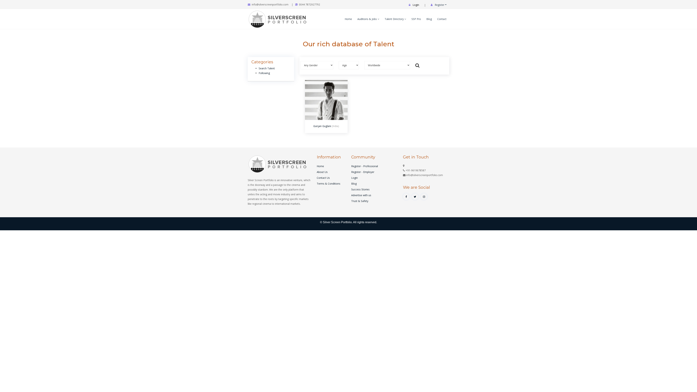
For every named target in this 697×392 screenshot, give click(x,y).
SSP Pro (416, 19)
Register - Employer (362, 172)
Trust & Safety (359, 201)
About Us (322, 172)
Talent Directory (394, 19)
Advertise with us (361, 195)
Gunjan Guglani (322, 126)
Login (354, 177)
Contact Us (323, 177)
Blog (429, 19)
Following (264, 73)
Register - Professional (364, 166)
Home (348, 19)
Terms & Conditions (328, 183)
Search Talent (267, 68)
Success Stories (360, 189)
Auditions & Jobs (367, 19)
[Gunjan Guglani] (326, 101)
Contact (442, 19)
